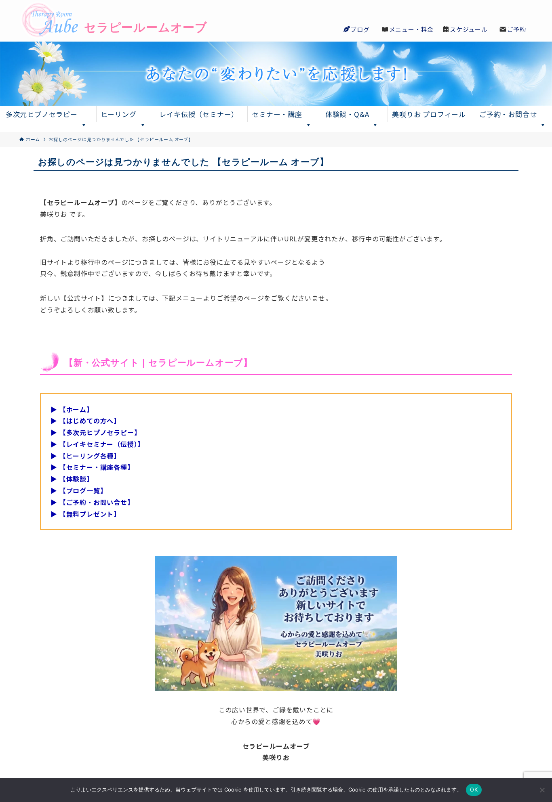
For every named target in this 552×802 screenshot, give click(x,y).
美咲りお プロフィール (429, 114)
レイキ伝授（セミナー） (198, 114)
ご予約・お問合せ (508, 114)
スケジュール (469, 29)
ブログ (359, 29)
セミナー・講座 (277, 114)
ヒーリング (119, 114)
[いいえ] (542, 790)
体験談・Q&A (347, 114)
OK (474, 789)
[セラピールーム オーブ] (100, 20)
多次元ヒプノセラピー (42, 114)
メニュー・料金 (411, 29)
